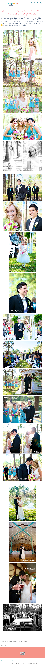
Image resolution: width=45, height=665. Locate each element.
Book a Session (34, 6)
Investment (32, 3)
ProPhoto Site (23, 663)
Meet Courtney (39, 3)
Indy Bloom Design (34, 663)
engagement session (20, 18)
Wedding (6, 640)
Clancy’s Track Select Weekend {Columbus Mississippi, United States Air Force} (14, 641)
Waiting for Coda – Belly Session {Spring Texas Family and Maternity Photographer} (29, 642)
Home (27, 3)
